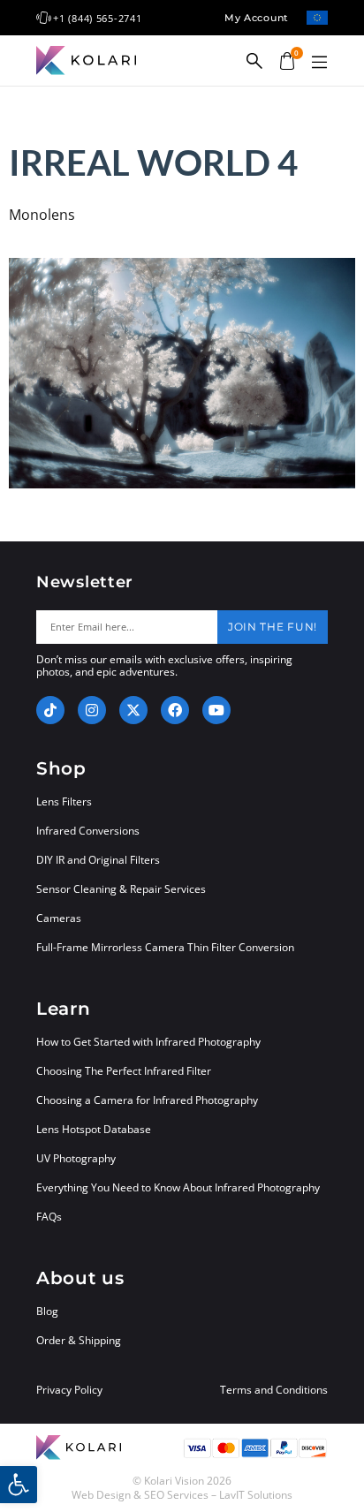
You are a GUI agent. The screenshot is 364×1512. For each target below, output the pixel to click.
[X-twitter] (133, 710)
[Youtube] (216, 710)
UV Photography (76, 1158)
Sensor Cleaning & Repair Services (121, 888)
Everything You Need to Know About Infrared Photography (178, 1187)
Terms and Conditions (274, 1390)
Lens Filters (64, 801)
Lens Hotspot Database (93, 1129)
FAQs (49, 1216)
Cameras (58, 918)
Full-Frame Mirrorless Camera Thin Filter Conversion (165, 947)
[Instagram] (92, 710)
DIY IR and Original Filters (98, 859)
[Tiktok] (50, 710)
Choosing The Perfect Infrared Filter (123, 1070)
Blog (47, 1311)
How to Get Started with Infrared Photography (148, 1041)
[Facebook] (175, 710)
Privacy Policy (69, 1390)
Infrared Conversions (88, 830)
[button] (319, 63)
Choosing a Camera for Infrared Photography (147, 1100)
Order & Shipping (78, 1340)
